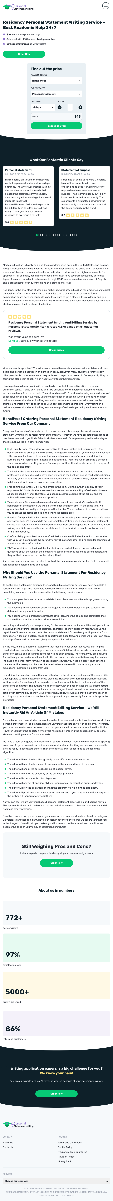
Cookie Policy (65, 1147)
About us (8, 1142)
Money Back (64, 1161)
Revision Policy (66, 1156)
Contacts (8, 1147)
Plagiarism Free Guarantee (72, 1152)
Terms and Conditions (70, 1142)
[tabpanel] (28, 196)
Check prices (56, 350)
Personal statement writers (51, 517)
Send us (13, 340)
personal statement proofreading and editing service (77, 802)
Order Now (24, 54)
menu (105, 5)
